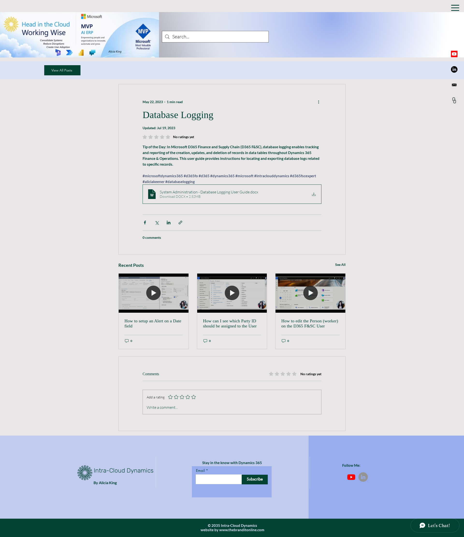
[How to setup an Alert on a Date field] (153, 293)
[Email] (454, 85)
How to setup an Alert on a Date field (152, 323)
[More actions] (318, 102)
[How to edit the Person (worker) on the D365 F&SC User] (310, 293)
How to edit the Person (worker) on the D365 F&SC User (309, 323)
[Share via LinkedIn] (168, 222)
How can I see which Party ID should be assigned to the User (230, 323)
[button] (455, 8)
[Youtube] (454, 54)
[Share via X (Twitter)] (156, 222)
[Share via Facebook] (145, 222)
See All (340, 264)
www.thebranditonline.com (241, 530)
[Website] (454, 100)
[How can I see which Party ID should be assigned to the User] (232, 293)
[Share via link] (180, 222)
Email (200, 470)
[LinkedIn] (454, 69)
